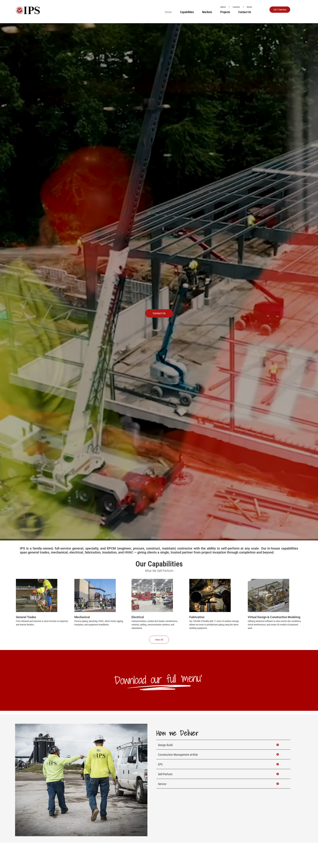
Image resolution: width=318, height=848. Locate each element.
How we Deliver (177, 733)
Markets (207, 12)
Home (168, 12)
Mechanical (82, 617)
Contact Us (244, 12)
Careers (236, 7)
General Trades (26, 617)
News (249, 7)
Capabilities (187, 12)
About (223, 7)
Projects (225, 12)
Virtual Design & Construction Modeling (274, 617)
